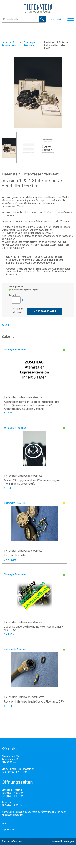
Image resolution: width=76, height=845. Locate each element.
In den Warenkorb (44, 311)
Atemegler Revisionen (30, 44)
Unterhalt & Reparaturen (9, 44)
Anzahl (12, 295)
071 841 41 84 (19, 771)
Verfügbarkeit (16, 286)
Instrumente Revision (15, 503)
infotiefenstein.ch (22, 768)
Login (59, 19)
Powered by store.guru (63, 841)
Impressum (8, 829)
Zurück (6, 325)
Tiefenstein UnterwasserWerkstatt (24, 397)
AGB (4, 823)
